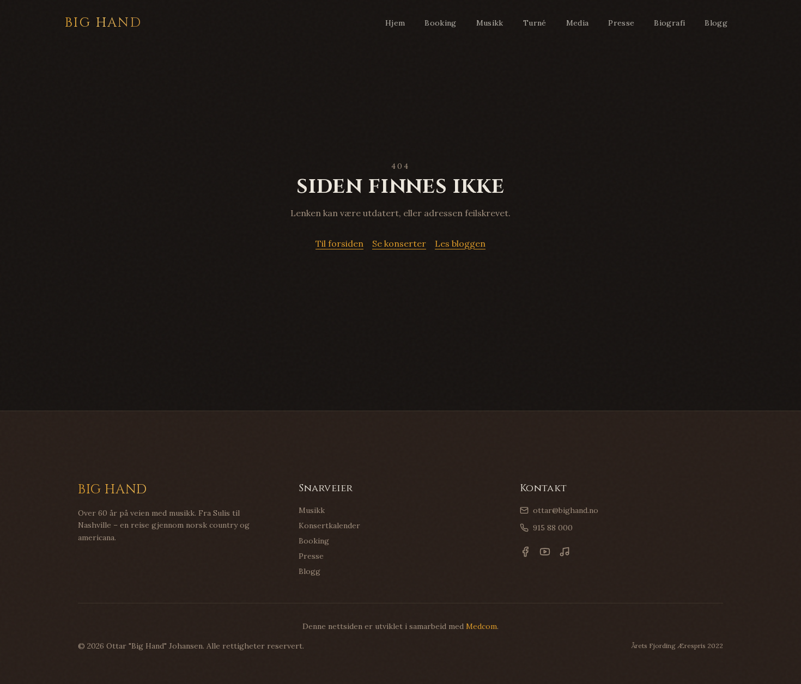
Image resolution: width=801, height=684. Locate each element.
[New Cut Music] (564, 551)
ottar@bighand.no (565, 510)
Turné (535, 23)
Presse (621, 23)
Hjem (395, 23)
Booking (440, 23)
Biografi (669, 23)
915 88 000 (553, 528)
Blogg (716, 23)
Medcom (481, 626)
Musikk (489, 23)
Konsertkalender (329, 525)
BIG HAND (103, 23)
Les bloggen (460, 243)
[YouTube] (545, 551)
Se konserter (399, 243)
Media (577, 23)
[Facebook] (525, 551)
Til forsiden (339, 243)
